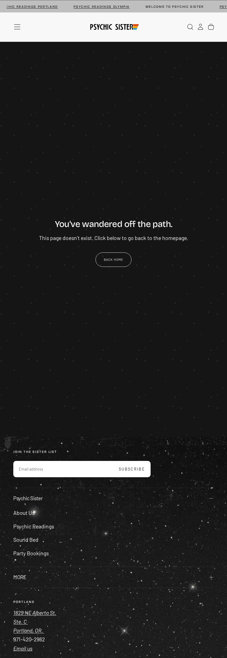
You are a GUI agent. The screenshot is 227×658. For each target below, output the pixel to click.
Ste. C (20, 621)
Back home (113, 259)
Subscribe (132, 469)
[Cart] (211, 27)
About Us (24, 513)
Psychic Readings (33, 526)
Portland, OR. (28, 630)
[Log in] (200, 27)
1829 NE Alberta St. (34, 613)
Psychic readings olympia (96, 7)
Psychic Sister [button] (27, 498)
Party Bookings (31, 553)
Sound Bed (25, 539)
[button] (17, 27)
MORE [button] (19, 577)
